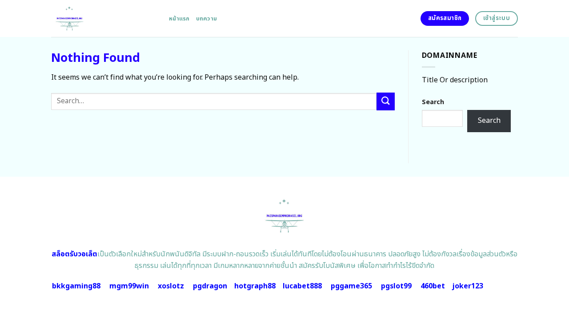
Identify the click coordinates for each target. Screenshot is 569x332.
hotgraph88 (255, 286)
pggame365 (351, 286)
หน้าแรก (179, 18)
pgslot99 (396, 286)
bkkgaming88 (76, 286)
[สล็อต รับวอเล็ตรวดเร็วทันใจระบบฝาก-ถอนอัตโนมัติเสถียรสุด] (103, 18)
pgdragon (210, 286)
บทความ (206, 18)
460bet (433, 286)
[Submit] (385, 101)
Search (433, 102)
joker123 (467, 286)
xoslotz (171, 286)
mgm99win (129, 286)
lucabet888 (302, 286)
